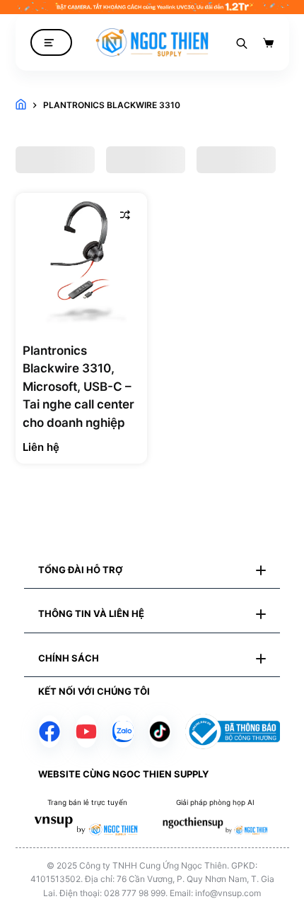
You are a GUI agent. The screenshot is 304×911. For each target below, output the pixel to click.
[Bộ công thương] (232, 731)
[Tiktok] (159, 731)
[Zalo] (123, 731)
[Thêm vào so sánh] (125, 215)
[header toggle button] (51, 43)
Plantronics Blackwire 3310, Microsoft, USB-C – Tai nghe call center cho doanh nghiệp (78, 386)
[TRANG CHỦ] (21, 105)
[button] (151, 570)
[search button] (242, 42)
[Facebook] (49, 731)
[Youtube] (86, 731)
